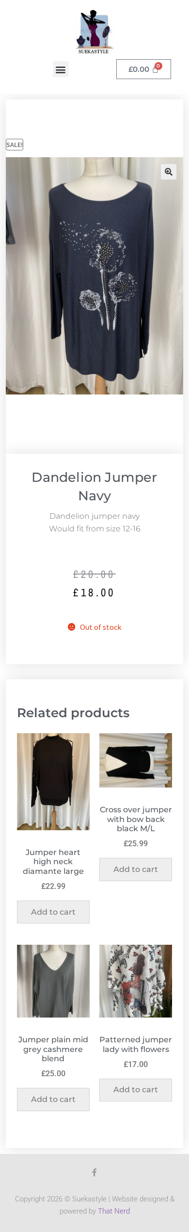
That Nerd (114, 1211)
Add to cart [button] (53, 912)
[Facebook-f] (94, 1172)
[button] (61, 69)
